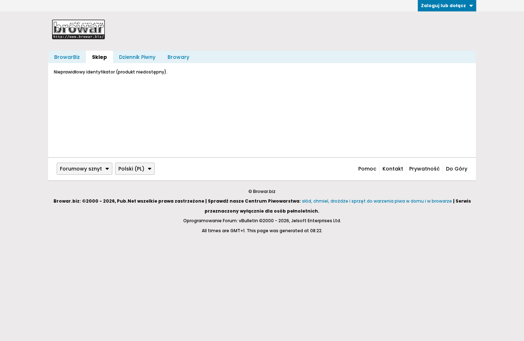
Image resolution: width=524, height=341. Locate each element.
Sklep (99, 57)
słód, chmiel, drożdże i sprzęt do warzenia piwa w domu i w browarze (377, 201)
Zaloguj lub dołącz (443, 5)
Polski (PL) (131, 168)
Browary (178, 57)
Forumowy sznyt (81, 168)
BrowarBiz (67, 57)
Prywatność (424, 168)
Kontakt (392, 168)
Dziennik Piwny (137, 57)
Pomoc (367, 168)
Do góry (456, 168)
